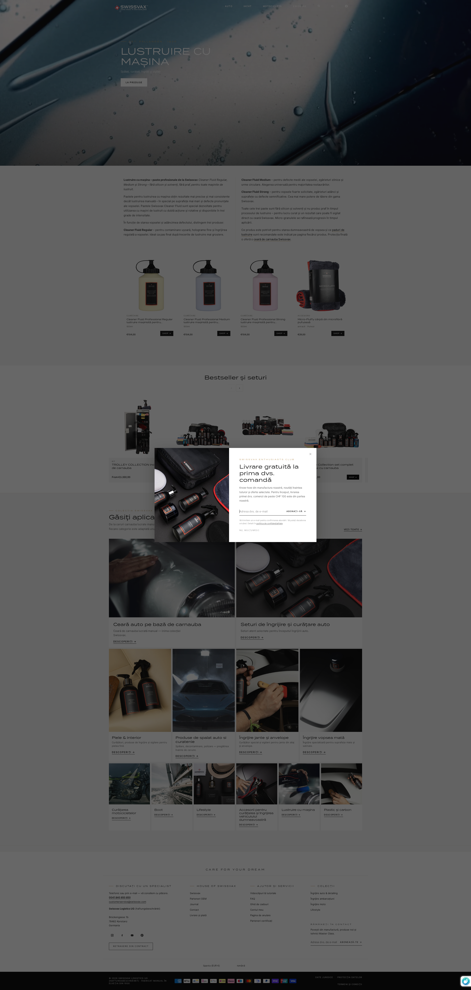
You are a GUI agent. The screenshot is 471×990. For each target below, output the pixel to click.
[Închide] (310, 454)
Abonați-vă (294, 511)
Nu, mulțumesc (249, 530)
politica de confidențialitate (269, 523)
